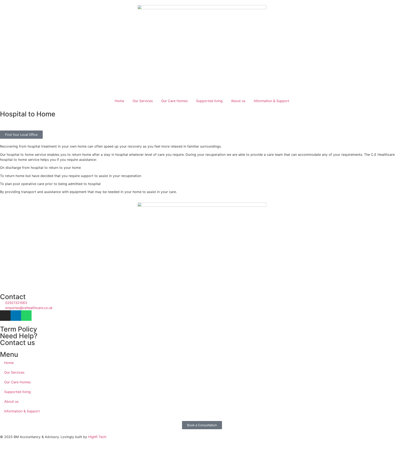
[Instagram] (5, 315)
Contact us (17, 342)
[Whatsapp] (26, 315)
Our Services (143, 101)
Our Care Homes (174, 101)
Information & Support (271, 101)
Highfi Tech (97, 437)
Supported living (209, 101)
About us (238, 101)
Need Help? (18, 336)
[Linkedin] (16, 315)
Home (119, 101)
